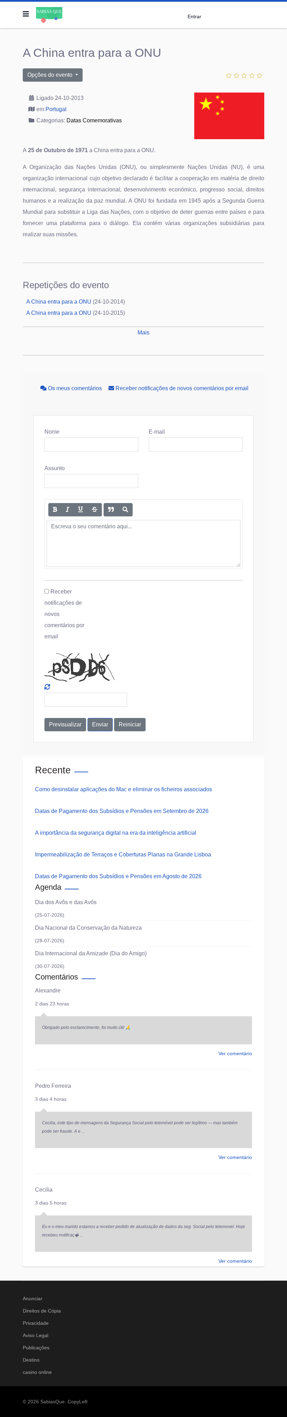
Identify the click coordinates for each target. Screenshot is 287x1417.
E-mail (157, 432)
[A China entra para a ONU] (229, 116)
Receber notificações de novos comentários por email (181, 388)
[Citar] (111, 509)
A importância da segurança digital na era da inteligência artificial (115, 833)
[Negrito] (55, 509)
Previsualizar (65, 724)
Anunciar (32, 1298)
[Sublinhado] (81, 509)
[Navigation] (26, 14)
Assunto (54, 468)
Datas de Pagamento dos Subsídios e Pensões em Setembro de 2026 (122, 811)
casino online (37, 1372)
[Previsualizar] (125, 509)
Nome (51, 432)
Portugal (56, 109)
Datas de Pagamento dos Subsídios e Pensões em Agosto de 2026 (118, 876)
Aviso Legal (35, 1335)
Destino (31, 1360)
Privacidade (36, 1323)
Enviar (100, 724)
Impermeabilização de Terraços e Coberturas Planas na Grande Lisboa (123, 854)
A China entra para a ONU (58, 302)
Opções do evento (50, 75)
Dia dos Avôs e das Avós (66, 902)
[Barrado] (94, 509)
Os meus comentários (75, 388)
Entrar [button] (194, 16)
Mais (143, 332)
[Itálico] (67, 509)
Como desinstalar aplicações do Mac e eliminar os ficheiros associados (123, 789)
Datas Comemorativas (94, 120)
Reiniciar (130, 724)
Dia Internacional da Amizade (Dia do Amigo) (91, 953)
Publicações (36, 1347)
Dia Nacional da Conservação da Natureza (88, 928)
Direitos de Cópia (42, 1311)
